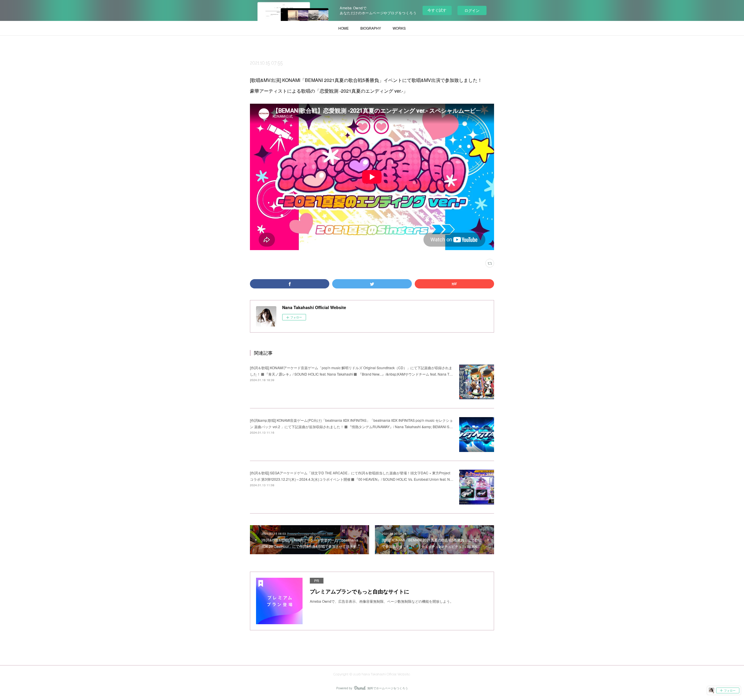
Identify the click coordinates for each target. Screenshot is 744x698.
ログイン (472, 10)
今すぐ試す (437, 10)
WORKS (399, 28)
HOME (343, 28)
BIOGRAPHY (370, 28)
